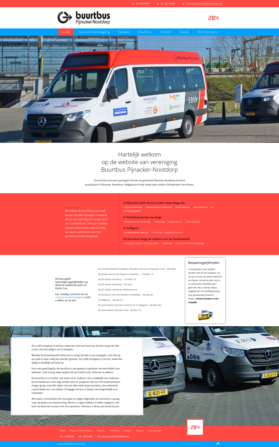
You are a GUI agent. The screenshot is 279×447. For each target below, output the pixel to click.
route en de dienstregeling (69, 297)
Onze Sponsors (207, 32)
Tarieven (123, 32)
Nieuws (184, 32)
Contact (166, 32)
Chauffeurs (145, 32)
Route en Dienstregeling (94, 32)
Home (66, 32)
